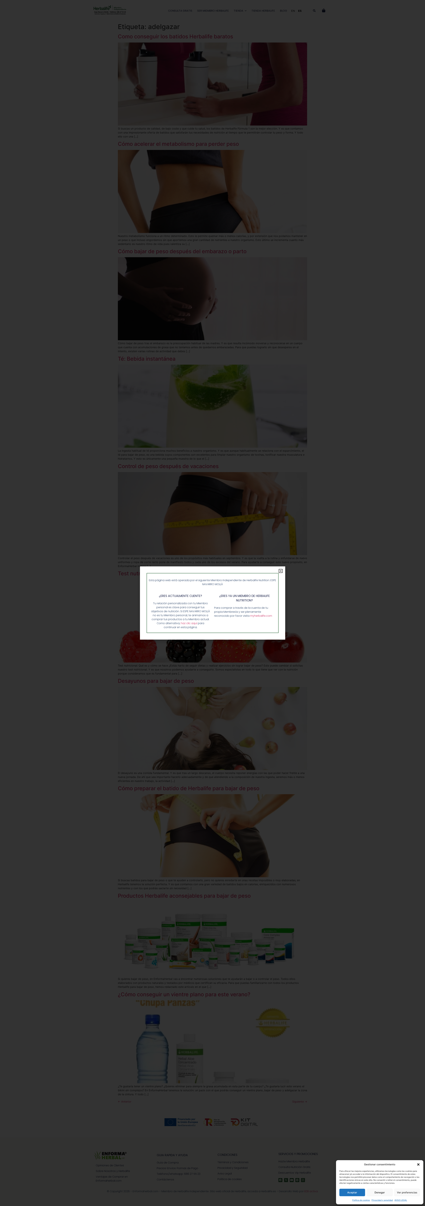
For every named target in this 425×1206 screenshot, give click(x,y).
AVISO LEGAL (400, 1200)
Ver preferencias (407, 1192)
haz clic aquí (189, 623)
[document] (212, 603)
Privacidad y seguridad (382, 1200)
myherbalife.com (261, 616)
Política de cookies (361, 1200)
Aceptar (352, 1192)
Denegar (380, 1192)
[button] (418, 1164)
